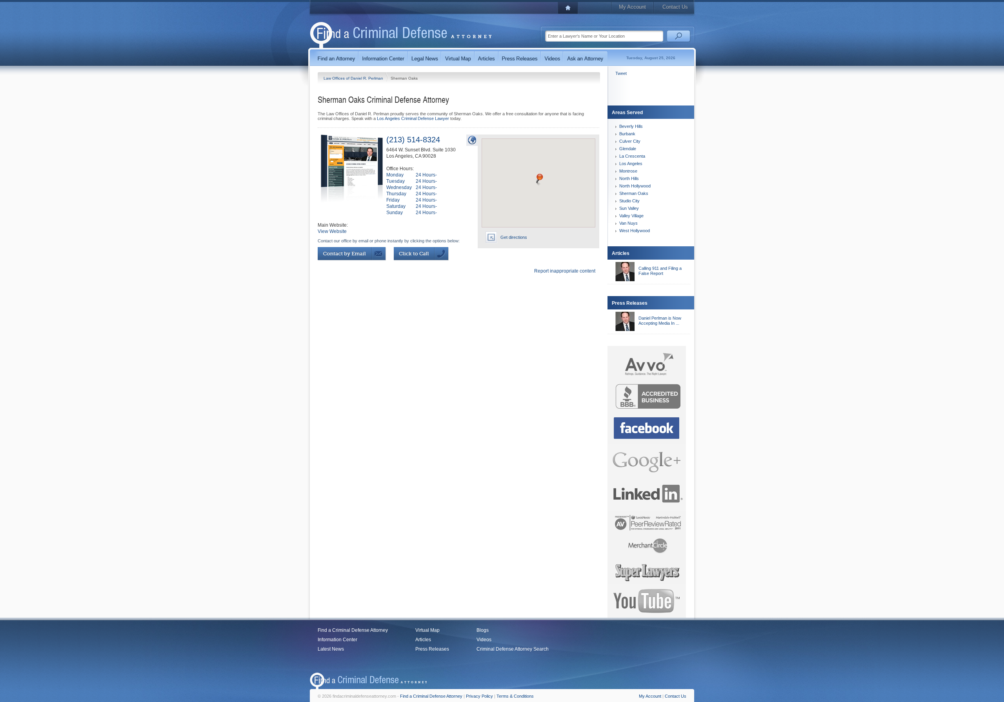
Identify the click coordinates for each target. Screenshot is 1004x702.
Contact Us (675, 7)
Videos (484, 639)
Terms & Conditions (515, 696)
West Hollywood (634, 230)
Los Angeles (630, 163)
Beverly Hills (631, 126)
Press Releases (432, 649)
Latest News (331, 649)
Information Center (337, 639)
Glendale (627, 148)
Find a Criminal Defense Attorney (353, 630)
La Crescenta (632, 156)
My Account (632, 7)
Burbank (627, 133)
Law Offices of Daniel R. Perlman (354, 78)
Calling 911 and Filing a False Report (660, 271)
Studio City (629, 200)
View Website (332, 231)
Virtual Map (427, 630)
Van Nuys (628, 223)
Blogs (483, 630)
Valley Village (631, 215)
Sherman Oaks (633, 193)
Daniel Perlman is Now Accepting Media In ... (659, 321)
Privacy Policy (479, 696)
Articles (423, 639)
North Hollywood (635, 186)
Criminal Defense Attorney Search (513, 649)
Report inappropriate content (564, 271)
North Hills (629, 178)
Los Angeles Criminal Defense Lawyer (413, 118)
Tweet (621, 73)
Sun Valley (629, 208)
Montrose (628, 171)
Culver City (629, 141)
